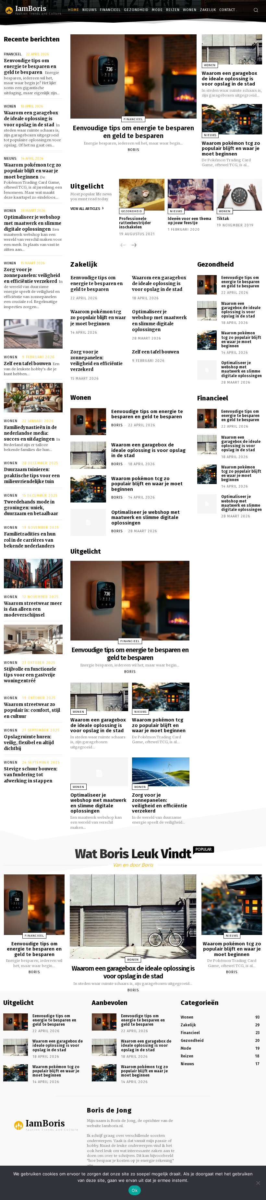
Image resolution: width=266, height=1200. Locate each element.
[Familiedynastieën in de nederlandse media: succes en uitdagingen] (33, 397)
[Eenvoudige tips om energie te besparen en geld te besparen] (133, 76)
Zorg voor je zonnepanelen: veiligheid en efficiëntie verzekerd (32, 275)
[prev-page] (123, 246)
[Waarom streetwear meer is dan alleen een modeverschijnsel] (33, 573)
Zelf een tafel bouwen (27, 363)
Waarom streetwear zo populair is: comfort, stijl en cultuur (32, 710)
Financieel (12, 54)
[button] (255, 10)
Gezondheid (131, 211)
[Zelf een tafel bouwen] (33, 334)
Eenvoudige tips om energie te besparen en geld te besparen (30, 66)
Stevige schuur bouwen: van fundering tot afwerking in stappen (30, 774)
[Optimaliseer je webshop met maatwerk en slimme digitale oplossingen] (88, 522)
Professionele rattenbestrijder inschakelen (135, 222)
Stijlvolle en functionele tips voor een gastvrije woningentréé (30, 675)
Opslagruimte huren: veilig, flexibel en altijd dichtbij (29, 742)
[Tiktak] (239, 195)
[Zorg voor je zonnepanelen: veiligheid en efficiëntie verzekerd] (161, 771)
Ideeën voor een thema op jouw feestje (189, 220)
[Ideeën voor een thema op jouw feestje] (190, 195)
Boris (133, 150)
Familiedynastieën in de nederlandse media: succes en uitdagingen (30, 433)
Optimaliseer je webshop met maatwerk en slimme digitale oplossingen (32, 223)
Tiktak (223, 218)
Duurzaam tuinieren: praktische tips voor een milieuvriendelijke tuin (32, 475)
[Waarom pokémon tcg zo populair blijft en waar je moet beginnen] (232, 119)
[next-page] (133, 246)
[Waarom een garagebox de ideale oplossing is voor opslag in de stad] (232, 49)
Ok (135, 1190)
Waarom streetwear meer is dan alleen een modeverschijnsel (33, 609)
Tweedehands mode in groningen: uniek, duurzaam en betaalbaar (31, 507)
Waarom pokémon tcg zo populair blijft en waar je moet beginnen (32, 170)
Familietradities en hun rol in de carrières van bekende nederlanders (29, 539)
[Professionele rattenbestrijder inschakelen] (141, 195)
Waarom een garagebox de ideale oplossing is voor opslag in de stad (31, 118)
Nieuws (10, 158)
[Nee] (258, 1183)
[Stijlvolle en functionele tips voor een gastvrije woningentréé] (33, 639)
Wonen (10, 106)
